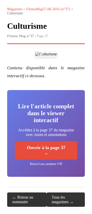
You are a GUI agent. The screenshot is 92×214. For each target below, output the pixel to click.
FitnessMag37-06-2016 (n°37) (48, 9)
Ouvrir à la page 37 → (46, 150)
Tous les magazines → (63, 199)
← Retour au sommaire (22, 199)
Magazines (14, 9)
